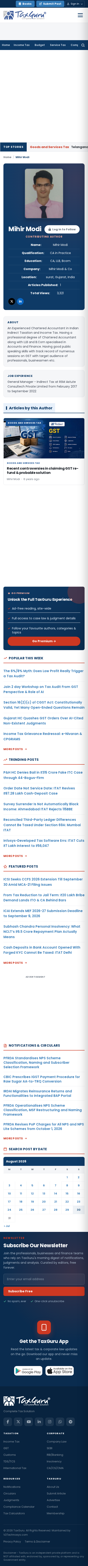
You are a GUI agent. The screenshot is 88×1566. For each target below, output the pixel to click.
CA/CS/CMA (55, 1468)
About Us (53, 1487)
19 (32, 1202)
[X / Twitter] (18, 1422)
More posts (13, 749)
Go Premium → (44, 641)
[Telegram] (70, 1422)
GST (6, 1448)
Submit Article (56, 1493)
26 (32, 1210)
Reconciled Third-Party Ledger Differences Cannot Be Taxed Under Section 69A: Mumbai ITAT (42, 824)
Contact (52, 1507)
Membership (56, 1513)
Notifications (12, 1487)
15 (67, 1193)
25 (21, 1210)
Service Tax (58, 45)
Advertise (53, 1500)
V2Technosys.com (15, 1535)
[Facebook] (7, 1422)
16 (78, 1193)
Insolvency (54, 1461)
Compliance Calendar (19, 1507)
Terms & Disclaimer (37, 1541)
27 (44, 1210)
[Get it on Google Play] (28, 1371)
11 (21, 1193)
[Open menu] (80, 15)
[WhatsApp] (60, 1422)
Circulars (9, 1493)
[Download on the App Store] (59, 1371)
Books (27, 4)
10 (9, 1193)
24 (9, 1210)
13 (44, 1193)
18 (20, 1202)
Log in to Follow (64, 229)
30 (79, 1210)
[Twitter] (11, 301)
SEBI (49, 1448)
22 (67, 1202)
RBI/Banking (55, 1455)
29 (67, 1210)
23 (78, 1202)
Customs (9, 1455)
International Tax (14, 1468)
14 (55, 1193)
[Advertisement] (44, 96)
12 (32, 1193)
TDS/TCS (9, 1461)
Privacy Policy (12, 1541)
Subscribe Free (20, 1291)
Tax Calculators (14, 1513)
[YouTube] (28, 1422)
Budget (40, 45)
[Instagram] (49, 1422)
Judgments (11, 1500)
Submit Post (52, 4)
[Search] (83, 45)
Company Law (57, 1442)
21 (55, 1202)
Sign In (75, 4)
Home (6, 45)
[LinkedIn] (20, 301)
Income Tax (21, 45)
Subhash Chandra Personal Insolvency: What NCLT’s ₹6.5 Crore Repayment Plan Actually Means (41, 931)
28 (55, 1210)
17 (9, 1202)
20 (44, 1202)
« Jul (7, 1226)
